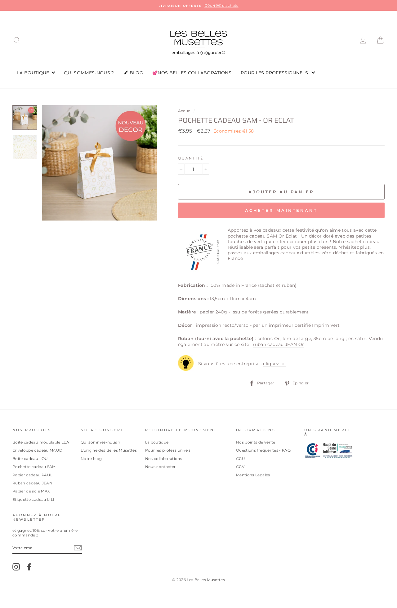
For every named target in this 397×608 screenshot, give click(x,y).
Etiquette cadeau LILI (33, 499)
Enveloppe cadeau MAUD (37, 450)
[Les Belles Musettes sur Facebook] (29, 567)
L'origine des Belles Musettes (109, 450)
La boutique (157, 442)
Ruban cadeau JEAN (32, 483)
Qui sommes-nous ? (100, 442)
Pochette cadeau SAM (34, 466)
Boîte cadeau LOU (30, 458)
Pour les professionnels (168, 450)
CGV (240, 466)
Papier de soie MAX (31, 491)
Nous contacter (160, 466)
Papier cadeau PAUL (32, 475)
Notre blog (91, 458)
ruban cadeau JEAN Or (278, 344)
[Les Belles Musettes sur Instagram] (16, 567)
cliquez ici (274, 363)
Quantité (190, 158)
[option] (198, 5)
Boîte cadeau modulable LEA (40, 442)
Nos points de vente (255, 442)
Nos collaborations (163, 458)
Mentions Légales (253, 475)
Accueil (185, 110)
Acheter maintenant (281, 210)
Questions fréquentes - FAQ (263, 450)
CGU (240, 458)
